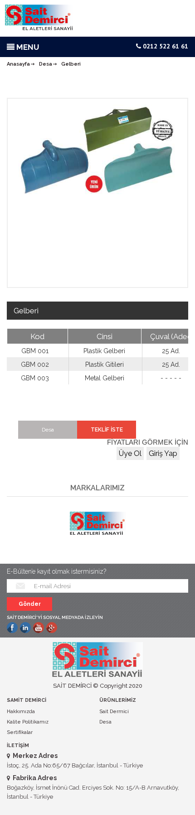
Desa (45, 64)
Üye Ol (130, 453)
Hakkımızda (21, 711)
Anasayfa (18, 64)
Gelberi (71, 64)
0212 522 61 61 (164, 46)
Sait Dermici (114, 711)
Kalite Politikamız (28, 722)
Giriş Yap (163, 453)
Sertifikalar (20, 732)
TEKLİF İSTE (107, 430)
